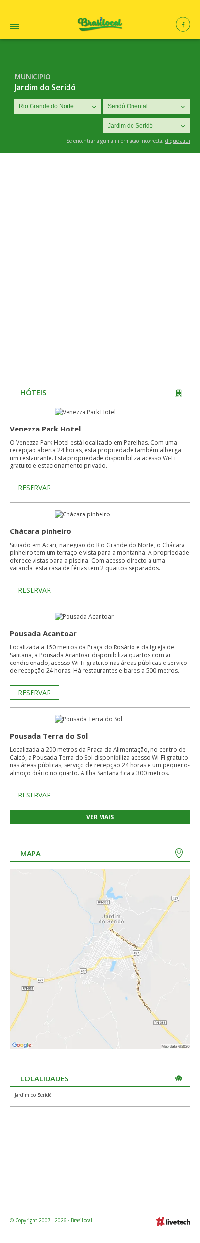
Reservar (34, 487)
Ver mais (100, 817)
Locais (29, 28)
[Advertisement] (100, 258)
